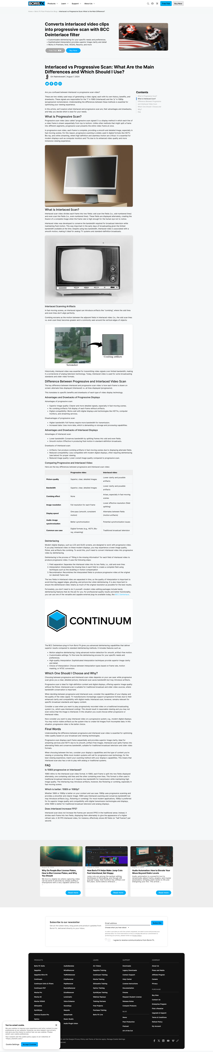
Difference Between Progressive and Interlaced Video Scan (149, 102)
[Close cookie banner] (56, 1025)
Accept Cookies (29, 1044)
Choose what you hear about (115, 927)
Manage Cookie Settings (116, 1039)
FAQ (139, 112)
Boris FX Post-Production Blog (46, 11)
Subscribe (157, 923)
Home (30, 11)
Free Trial (166, 3)
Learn (63, 3)
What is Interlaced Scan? (147, 99)
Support (75, 3)
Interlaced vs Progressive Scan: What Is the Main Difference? (82, 11)
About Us (88, 3)
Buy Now (178, 3)
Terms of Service (95, 1039)
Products (51, 3)
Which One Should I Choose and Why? (149, 108)
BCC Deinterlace (122, 594)
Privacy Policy (136, 935)
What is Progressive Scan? (147, 96)
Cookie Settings (12, 1044)
